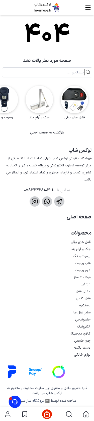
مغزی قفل (83, 291)
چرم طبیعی (82, 340)
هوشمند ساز (82, 277)
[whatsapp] (47, 201)
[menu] (87, 7)
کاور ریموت (82, 270)
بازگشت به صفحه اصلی (47, 132)
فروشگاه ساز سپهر (31, 400)
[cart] (47, 414)
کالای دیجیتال (80, 333)
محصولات (80, 233)
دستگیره (84, 305)
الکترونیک (83, 326)
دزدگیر (85, 284)
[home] (86, 414)
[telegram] (59, 201)
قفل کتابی (83, 298)
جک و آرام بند (80, 249)
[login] (8, 414)
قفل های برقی (80, 242)
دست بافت (82, 347)
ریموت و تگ (81, 256)
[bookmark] (25, 414)
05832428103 (37, 190)
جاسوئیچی (82, 319)
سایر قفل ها (81, 312)
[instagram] (35, 201)
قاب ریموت (82, 263)
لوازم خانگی (82, 354)
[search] (69, 414)
